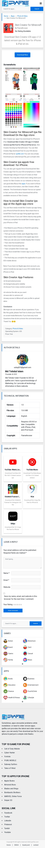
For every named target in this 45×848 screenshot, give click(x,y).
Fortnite (7, 756)
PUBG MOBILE (10, 760)
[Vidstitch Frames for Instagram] (13, 488)
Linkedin (7, 821)
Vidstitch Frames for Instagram (16, 497)
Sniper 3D (8, 800)
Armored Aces (10, 785)
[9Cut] (32, 488)
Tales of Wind (9, 768)
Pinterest (8, 824)
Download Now (22, 55)
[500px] (13, 515)
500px (13, 524)
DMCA (16, 845)
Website (6, 587)
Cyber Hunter (9, 753)
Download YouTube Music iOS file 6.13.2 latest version (32, 475)
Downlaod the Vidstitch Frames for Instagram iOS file (12, 502)
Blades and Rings (11, 788)
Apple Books (9, 781)
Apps (13, 16)
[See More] (22, 664)
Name (6, 573)
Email (6, 580)
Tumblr (7, 828)
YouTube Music (32, 470)
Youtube (7, 832)
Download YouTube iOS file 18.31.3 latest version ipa (13, 475)
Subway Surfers (10, 764)
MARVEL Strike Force (13, 796)
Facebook (8, 813)
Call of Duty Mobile (12, 749)
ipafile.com (20, 154)
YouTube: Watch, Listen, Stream (16, 470)
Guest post (26, 845)
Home (6, 16)
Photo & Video (22, 16)
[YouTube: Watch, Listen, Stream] (13, 461)
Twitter (7, 817)
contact (35, 845)
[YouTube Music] (32, 461)
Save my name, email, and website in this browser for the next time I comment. (20, 597)
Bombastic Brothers (12, 792)
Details (12, 480)
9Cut (32, 497)
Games (7, 633)
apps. (23, 184)
